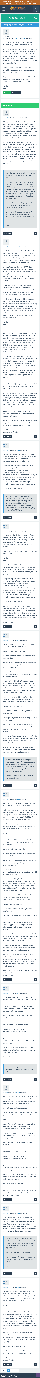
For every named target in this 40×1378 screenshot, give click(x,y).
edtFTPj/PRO (32, 3)
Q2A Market (13, 1375)
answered (5, 117)
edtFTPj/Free (21, 3)
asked (4, 38)
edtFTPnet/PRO (9, 3)
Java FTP (17, 38)
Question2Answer (12, 1376)
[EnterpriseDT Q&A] (18, 8)
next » (16, 1370)
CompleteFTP (19, 1)
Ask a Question (17, 18)
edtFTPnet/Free (30, 1)
